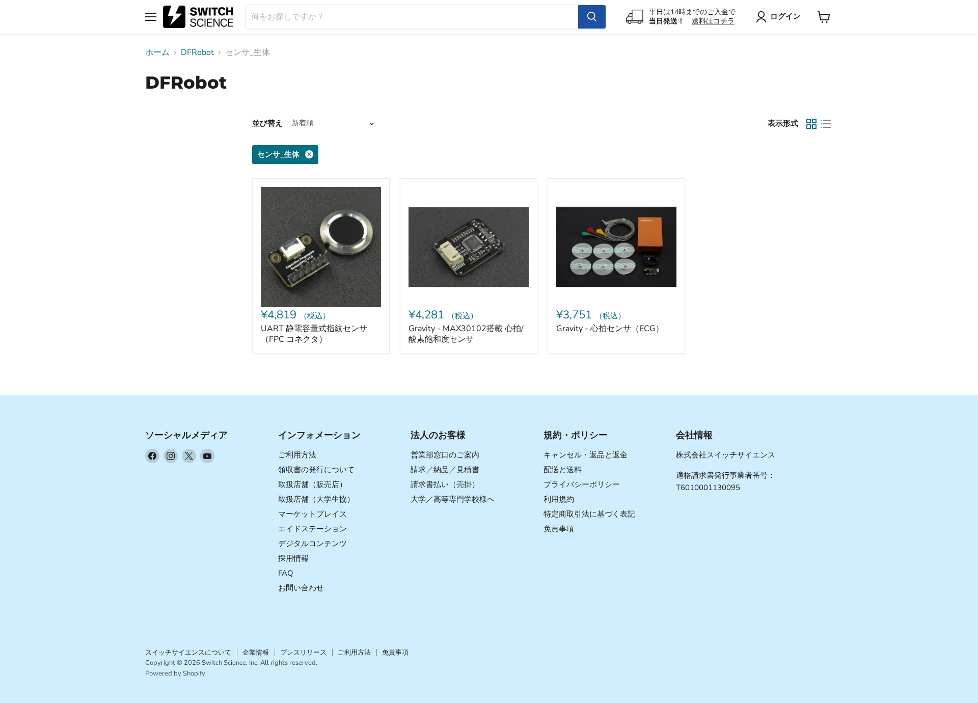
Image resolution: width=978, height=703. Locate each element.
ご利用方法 (297, 455)
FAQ (285, 573)
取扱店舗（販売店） (312, 484)
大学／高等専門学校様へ (453, 499)
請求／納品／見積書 (445, 470)
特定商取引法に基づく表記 (589, 514)
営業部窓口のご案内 (445, 455)
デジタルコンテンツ (312, 543)
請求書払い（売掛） (445, 484)
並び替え (267, 123)
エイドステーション (312, 529)
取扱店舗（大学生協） (316, 499)
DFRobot (197, 52)
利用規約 (559, 499)
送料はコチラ (713, 21)
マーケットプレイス (312, 514)
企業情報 (255, 652)
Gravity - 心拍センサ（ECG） (610, 328)
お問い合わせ (301, 588)
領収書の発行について (316, 470)
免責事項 (559, 529)
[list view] (826, 124)
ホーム (157, 52)
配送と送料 (563, 470)
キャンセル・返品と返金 (586, 455)
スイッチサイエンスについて (188, 652)
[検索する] (592, 17)
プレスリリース (303, 652)
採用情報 (293, 558)
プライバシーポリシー (582, 484)
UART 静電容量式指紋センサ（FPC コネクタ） (314, 334)
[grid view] (811, 124)
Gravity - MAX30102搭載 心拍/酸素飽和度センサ (466, 334)
